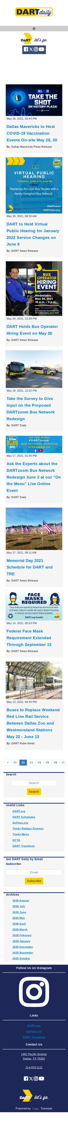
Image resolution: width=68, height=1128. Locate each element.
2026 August (21, 900)
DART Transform (24, 846)
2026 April (19, 923)
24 (39, 762)
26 (55, 762)
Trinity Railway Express (28, 828)
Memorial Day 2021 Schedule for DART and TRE (30, 567)
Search (34, 791)
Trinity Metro (21, 834)
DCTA (16, 840)
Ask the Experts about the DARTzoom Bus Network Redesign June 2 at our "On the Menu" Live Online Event (34, 477)
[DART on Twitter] (31, 50)
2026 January (21, 941)
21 (15, 762)
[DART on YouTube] (41, 50)
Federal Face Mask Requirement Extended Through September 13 (29, 638)
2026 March (20, 929)
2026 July (19, 906)
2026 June (19, 912)
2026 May (19, 918)
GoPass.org (20, 822)
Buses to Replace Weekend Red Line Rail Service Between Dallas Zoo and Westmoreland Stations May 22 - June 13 (33, 723)
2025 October (21, 958)
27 (63, 762)
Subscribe (34, 881)
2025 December (23, 947)
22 (24, 762)
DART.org (19, 811)
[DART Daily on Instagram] (36, 50)
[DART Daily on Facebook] (26, 50)
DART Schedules (24, 817)
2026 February (22, 935)
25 (47, 762)
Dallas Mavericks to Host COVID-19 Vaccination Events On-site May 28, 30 (32, 133)
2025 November (23, 952)
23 (31, 762)
